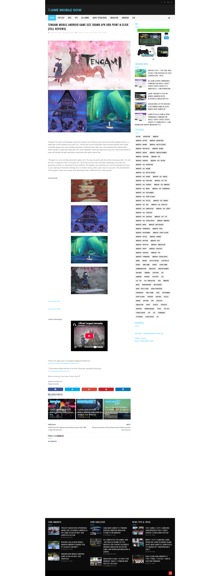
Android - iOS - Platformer (145, 193)
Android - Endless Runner (158, 152)
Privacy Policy (140, 338)
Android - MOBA (141, 225)
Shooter (159, 301)
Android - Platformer (112, 402)
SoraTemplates (49, 573)
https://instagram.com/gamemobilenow (63, 363)
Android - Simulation (158, 245)
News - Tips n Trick (142, 289)
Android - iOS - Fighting (144, 181)
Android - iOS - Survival (144, 217)
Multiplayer (158, 285)
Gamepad (139, 277)
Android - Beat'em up (143, 148)
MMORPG (166, 281)
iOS (162, 277)
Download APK (54, 301)
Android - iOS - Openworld (161, 189)
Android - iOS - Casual (160, 177)
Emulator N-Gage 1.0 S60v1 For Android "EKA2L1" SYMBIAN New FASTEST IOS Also (116, 561)
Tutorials (139, 317)
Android (155, 136)
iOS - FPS (138, 281)
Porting (158, 297)
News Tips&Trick (100, 17)
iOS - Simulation (149, 281)
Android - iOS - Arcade (143, 169)
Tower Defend (140, 313)
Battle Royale (154, 261)
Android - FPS (155, 156)
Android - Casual (141, 152)
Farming (147, 273)
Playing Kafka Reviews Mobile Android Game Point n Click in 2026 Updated (89, 412)
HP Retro (155, 277)
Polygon (150, 297)
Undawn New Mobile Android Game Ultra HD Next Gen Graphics (72, 556)
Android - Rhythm (142, 241)
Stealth (155, 305)
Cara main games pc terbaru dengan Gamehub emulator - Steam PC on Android (115, 530)
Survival (139, 309)
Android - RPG (55, 402)
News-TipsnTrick (156, 289)
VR (157, 317)
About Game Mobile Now (144, 341)
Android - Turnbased (143, 257)
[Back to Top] (170, 573)
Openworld (139, 293)
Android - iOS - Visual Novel (145, 221)
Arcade (145, 261)
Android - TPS (155, 253)
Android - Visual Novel (160, 257)
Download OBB (54, 309)
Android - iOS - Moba (143, 189)
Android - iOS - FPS (161, 181)
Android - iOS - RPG (142, 205)
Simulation (139, 305)
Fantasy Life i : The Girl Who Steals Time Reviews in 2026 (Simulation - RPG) (160, 73)
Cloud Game (163, 265)
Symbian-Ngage (149, 309)
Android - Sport (141, 249)
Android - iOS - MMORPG (162, 185)
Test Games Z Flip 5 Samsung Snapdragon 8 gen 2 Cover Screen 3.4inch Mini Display (157, 530)
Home (52, 17)
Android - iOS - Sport (163, 209)
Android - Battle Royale (158, 144)
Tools (159, 309)
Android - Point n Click (84, 33)
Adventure (146, 136)
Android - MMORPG (163, 221)
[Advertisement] (89, 497)
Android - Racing (155, 237)
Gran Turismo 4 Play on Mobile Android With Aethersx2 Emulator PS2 (158, 96)
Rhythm (145, 301)
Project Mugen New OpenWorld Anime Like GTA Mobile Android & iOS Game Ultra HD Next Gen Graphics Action (74, 531)
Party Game (150, 293)
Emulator (152, 269)
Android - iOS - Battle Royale (145, 173)
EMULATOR (114, 17)
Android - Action (141, 140)
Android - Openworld (143, 229)
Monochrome (146, 285)
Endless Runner (163, 269)
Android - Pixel (157, 229)
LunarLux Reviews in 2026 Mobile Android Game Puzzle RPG (61, 412)
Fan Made (139, 273)
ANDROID (125, 17)
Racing (138, 301)
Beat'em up (165, 261)
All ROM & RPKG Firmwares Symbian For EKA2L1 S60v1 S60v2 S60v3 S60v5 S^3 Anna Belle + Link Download (159, 84)
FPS (76, 17)
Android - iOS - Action (158, 160)
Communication (141, 269)
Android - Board (158, 148)
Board (138, 265)
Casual (155, 265)
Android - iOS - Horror (143, 185)
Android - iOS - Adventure (144, 165)
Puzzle (104, 33)
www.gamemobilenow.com (59, 371)
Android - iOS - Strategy (144, 213)
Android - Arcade (141, 144)
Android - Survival (142, 253)
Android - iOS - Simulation (144, 209)
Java (159, 281)
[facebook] (161, 2)
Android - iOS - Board (143, 177)
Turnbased (161, 313)
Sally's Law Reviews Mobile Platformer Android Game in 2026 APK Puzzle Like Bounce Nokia (116, 411)
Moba (137, 285)
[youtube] (171, 2)
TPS (154, 313)
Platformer (166, 293)
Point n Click (97, 33)
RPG (69, 17)
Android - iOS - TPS (161, 217)
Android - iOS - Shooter (159, 205)
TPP (149, 313)
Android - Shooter (142, 245)
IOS (133, 17)
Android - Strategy (155, 249)
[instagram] (168, 2)
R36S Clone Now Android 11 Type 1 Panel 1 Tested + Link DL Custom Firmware (158, 558)
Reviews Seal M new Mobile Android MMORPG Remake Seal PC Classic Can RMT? (73, 544)
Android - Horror (142, 160)
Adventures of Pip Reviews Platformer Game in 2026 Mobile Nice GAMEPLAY (159, 106)
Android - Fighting (142, 156)
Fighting (156, 273)
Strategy (164, 305)
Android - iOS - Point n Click (145, 197)
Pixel (158, 293)
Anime (138, 261)
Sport (148, 305)
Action (138, 136)
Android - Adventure (157, 140)
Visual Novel (150, 317)
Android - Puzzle (141, 237)
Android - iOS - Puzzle (143, 201)
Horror (147, 277)
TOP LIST (61, 17)
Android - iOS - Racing (160, 201)
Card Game (146, 265)
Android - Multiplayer (156, 225)
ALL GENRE (85, 17)
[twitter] (164, 2)
